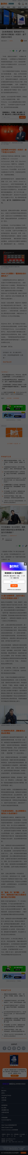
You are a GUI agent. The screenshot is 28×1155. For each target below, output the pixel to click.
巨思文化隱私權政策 (16, 589)
